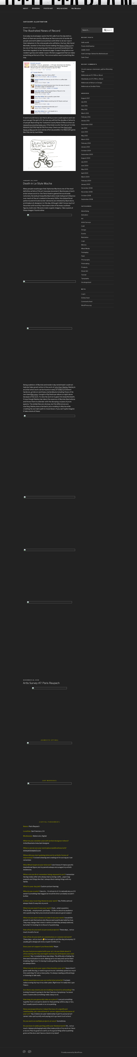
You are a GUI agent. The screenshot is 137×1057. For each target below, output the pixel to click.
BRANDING (36, 8)
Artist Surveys (86, 222)
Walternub (84, 75)
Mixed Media (85, 248)
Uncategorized (86, 282)
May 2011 (84, 109)
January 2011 (85, 120)
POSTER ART (48, 8)
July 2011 (84, 102)
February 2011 (85, 117)
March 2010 (85, 139)
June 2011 (84, 106)
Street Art (84, 271)
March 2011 (85, 113)
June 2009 (84, 165)
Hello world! (85, 42)
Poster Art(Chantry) (87, 46)
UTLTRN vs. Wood (96, 75)
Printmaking (85, 263)
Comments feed (86, 301)
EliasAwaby (85, 79)
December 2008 (86, 188)
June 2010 (84, 132)
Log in (83, 294)
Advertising (85, 211)
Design (83, 230)
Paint (83, 256)
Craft (83, 226)
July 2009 (84, 162)
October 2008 (86, 195)
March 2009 (85, 177)
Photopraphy (85, 260)
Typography (85, 278)
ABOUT (25, 8)
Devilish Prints (95, 86)
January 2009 (85, 184)
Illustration (84, 237)
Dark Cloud (85, 57)
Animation (84, 215)
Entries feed (85, 298)
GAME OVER (85, 50)
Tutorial (83, 275)
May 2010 (84, 136)
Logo (83, 241)
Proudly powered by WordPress (71, 1052)
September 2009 (87, 154)
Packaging (84, 252)
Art (82, 218)
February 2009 (86, 180)
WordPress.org (86, 305)
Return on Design (96, 83)
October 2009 (86, 150)
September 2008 (87, 199)
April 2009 (84, 173)
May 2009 (84, 169)
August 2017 (85, 98)
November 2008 (86, 192)
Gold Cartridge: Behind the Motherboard (94, 53)
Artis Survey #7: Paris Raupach (41, 683)
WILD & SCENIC (62, 8)
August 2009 (85, 158)
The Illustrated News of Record (41, 30)
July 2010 (84, 128)
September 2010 (87, 124)
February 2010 (86, 143)
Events (83, 233)
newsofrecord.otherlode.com (34, 125)
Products (84, 267)
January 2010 (85, 147)
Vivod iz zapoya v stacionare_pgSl (92, 69)
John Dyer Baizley (61, 387)
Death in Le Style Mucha (37, 183)
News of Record (65, 46)
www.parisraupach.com (32, 850)
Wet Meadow (76, 8)
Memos (83, 245)
